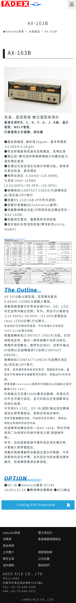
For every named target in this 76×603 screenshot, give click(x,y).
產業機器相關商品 (49, 539)
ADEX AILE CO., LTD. (39, 599)
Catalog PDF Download (36, 504)
